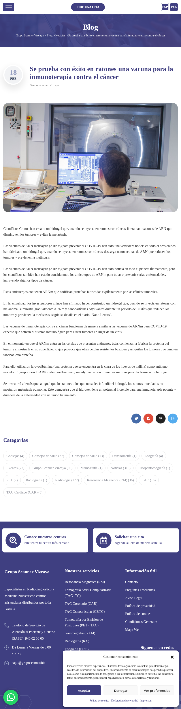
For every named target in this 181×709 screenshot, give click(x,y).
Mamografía (91, 468)
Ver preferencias (157, 690)
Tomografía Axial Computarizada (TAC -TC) (88, 592)
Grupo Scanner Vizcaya (44, 85)
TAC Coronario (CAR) (81, 603)
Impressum (146, 700)
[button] (172, 656)
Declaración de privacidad (124, 700)
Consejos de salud (48, 456)
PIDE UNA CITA (88, 7)
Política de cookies (99, 700)
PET (12, 480)
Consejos (15, 456)
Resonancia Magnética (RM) (110, 480)
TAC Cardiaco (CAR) (24, 492)
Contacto (131, 582)
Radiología (67, 480)
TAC (149, 480)
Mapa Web (132, 629)
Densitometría (124, 456)
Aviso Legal (133, 598)
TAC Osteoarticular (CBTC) (85, 611)
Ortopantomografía (154, 468)
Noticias (120, 468)
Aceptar (84, 690)
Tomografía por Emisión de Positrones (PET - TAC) (84, 622)
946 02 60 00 (34, 638)
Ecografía (154, 456)
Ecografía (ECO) (77, 649)
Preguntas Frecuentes (140, 590)
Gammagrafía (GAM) (80, 633)
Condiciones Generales (141, 622)
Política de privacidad (140, 606)
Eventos (15, 468)
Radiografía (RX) (77, 641)
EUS (174, 7)
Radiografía (36, 480)
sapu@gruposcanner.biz (28, 663)
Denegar (121, 690)
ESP (165, 7)
